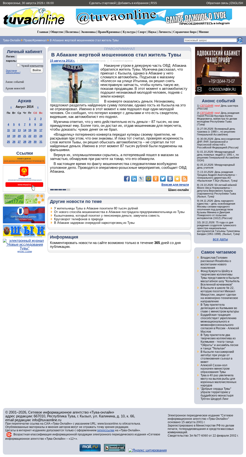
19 (13, 135)
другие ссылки (24, 251)
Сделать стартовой (102, 3)
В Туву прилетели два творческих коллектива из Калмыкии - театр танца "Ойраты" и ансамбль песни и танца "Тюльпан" (219, 341)
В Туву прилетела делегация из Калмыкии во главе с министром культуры (220, 308)
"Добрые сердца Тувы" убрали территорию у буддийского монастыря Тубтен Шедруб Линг (217, 394)
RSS (154, 3)
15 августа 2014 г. (62, 60)
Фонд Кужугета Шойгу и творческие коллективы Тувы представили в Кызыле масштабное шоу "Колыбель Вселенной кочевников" (220, 277)
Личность (164, 32)
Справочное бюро (185, 32)
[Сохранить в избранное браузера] (177, 179)
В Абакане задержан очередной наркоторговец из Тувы (94, 223)
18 (8, 135)
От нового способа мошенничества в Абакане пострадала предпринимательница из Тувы (119, 212)
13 (19, 130)
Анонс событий (14, 82)
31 (40, 141)
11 (8, 130)
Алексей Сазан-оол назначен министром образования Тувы (215, 369)
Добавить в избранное (133, 3)
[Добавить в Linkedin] (134, 179)
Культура (129, 32)
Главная (42, 32)
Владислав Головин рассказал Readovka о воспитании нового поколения (216, 262)
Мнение (204, 32)
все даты (220, 239)
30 (35, 141)
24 (40, 135)
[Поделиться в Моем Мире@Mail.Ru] (148, 179)
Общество (56, 32)
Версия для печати (175, 184)
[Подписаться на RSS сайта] (184, 179)
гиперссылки (105, 430)
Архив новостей (15, 88)
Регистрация (11, 70)
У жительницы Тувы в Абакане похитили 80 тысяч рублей (96, 208)
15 (29, 130)
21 (24, 135)
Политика (72, 32)
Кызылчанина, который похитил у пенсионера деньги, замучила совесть (107, 215)
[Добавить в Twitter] (163, 179)
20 (19, 135)
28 (24, 141)
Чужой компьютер (32, 65)
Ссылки (24, 153)
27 (19, 141)
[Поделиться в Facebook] (127, 179)
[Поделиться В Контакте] (170, 179)
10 (40, 124)
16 (35, 130)
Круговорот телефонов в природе (78, 219)
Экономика (88, 32)
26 (13, 141)
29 (29, 141)
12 (13, 130)
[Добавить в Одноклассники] (156, 179)
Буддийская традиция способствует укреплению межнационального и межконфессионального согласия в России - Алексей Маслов (220, 323)
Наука (152, 32)
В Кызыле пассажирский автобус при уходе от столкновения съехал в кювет (217, 357)
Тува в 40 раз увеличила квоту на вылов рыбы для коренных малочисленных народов (218, 380)
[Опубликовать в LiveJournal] (141, 179)
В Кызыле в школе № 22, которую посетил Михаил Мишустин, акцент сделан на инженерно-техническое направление (219, 294)
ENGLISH (236, 3)
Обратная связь (217, 3)
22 (29, 135)
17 (40, 130)
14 (24, 130)
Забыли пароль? (13, 73)
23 (35, 135)
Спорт (142, 32)
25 (8, 141)
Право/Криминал (109, 32)
